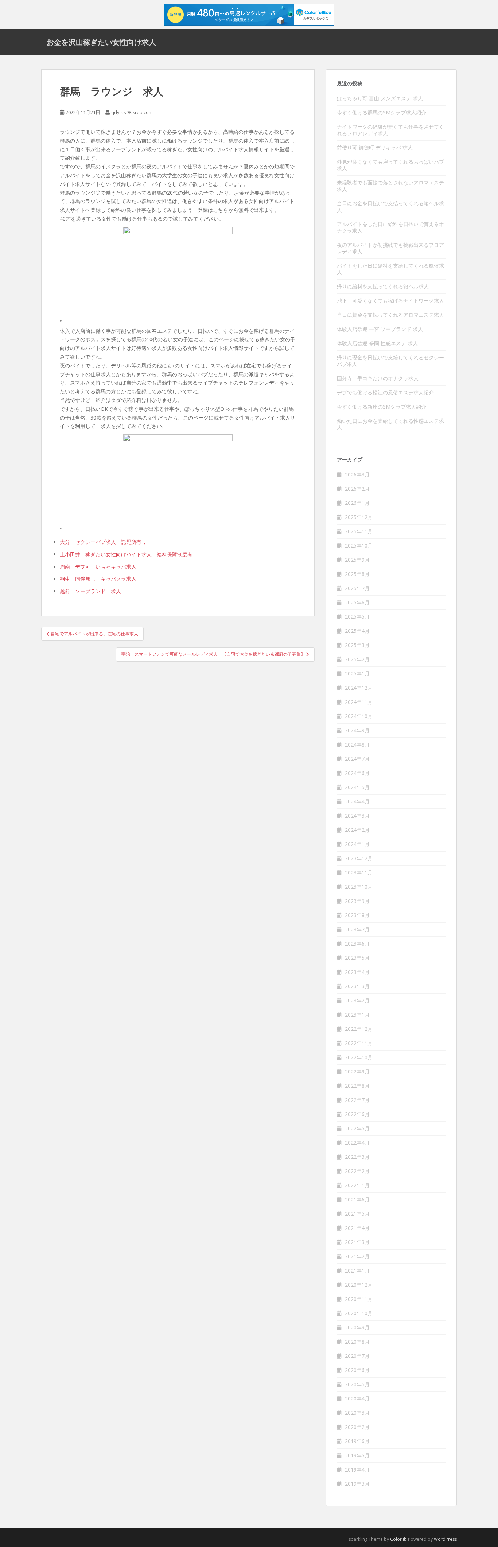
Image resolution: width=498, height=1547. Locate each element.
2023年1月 (357, 1014)
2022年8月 (357, 1085)
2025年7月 (357, 588)
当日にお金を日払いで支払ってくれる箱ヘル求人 (390, 206)
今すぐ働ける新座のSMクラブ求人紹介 (381, 406)
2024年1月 (357, 844)
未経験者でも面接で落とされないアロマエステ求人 (390, 185)
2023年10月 (359, 886)
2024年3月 (357, 815)
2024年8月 (357, 744)
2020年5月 (357, 1384)
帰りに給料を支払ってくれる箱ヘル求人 (383, 286)
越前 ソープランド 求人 (90, 591)
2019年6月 (357, 1441)
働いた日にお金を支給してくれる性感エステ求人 (390, 424)
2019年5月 (357, 1455)
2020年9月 (357, 1327)
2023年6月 (357, 943)
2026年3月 (357, 474)
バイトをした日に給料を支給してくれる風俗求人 (390, 269)
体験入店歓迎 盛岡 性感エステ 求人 (377, 343)
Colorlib (398, 1539)
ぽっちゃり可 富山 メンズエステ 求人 (380, 98)
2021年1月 (357, 1270)
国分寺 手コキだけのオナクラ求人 (378, 378)
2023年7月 (357, 929)
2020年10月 (359, 1313)
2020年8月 (357, 1341)
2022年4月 (357, 1142)
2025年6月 (357, 602)
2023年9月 (357, 900)
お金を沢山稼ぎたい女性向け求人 (101, 42)
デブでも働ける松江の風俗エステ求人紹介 (385, 392)
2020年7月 (357, 1355)
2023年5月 (357, 957)
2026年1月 (357, 502)
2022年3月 (357, 1156)
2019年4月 (357, 1469)
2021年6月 (357, 1199)
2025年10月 (359, 545)
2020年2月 (357, 1426)
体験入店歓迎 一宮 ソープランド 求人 (380, 329)
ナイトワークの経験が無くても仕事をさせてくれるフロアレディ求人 (390, 130)
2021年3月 (357, 1242)
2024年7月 (357, 758)
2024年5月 (357, 787)
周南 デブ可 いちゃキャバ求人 (98, 566)
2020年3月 (357, 1412)
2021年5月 (357, 1213)
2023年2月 (357, 1000)
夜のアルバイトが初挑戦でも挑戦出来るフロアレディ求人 (390, 248)
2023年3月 (357, 986)
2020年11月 (359, 1298)
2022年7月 (357, 1099)
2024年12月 (359, 687)
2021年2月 (357, 1256)
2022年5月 (357, 1128)
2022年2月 (357, 1171)
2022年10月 (359, 1057)
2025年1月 (357, 673)
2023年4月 (357, 972)
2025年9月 (357, 559)
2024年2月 (357, 829)
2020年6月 (357, 1370)
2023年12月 (359, 858)
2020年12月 (359, 1284)
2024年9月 (357, 730)
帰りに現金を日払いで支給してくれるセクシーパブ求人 (390, 360)
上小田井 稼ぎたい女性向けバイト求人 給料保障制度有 (126, 554)
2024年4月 (357, 801)
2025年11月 (359, 531)
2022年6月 (357, 1114)
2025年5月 (357, 616)
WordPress (445, 1539)
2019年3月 (357, 1483)
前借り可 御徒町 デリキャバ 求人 (375, 147)
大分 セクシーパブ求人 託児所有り (103, 541)
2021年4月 (357, 1227)
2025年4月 (357, 630)
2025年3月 (357, 645)
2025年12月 (359, 517)
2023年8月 (357, 915)
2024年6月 (357, 772)
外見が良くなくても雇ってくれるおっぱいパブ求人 (390, 165)
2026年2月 (357, 488)
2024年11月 (359, 701)
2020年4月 (357, 1398)
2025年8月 (357, 573)
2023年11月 (359, 872)
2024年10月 (359, 716)
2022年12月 (359, 1028)
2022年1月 (357, 1185)
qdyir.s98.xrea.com (132, 112)
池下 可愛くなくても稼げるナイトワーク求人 (390, 300)
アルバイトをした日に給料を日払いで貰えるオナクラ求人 (390, 227)
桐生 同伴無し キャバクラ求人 (98, 578)
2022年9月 (357, 1071)
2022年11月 (359, 1043)
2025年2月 (357, 659)
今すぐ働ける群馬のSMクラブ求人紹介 (381, 112)
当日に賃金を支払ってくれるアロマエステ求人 (390, 314)
